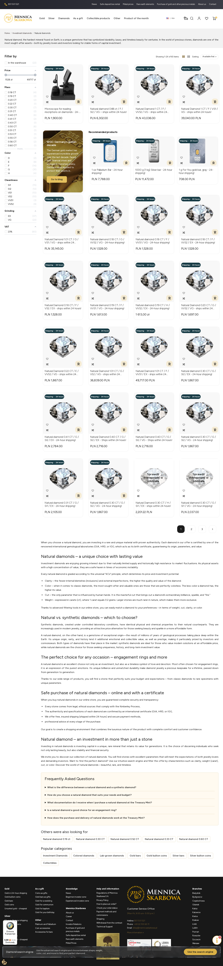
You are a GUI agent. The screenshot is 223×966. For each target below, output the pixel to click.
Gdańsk (195, 904)
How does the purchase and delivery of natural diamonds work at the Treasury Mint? (96, 817)
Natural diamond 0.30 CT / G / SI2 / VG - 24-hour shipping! (198, 438)
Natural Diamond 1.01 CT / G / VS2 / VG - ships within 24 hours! (107, 372)
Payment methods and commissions (106, 913)
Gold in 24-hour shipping (16, 893)
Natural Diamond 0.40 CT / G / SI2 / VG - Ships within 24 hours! (154, 438)
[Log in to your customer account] (199, 18)
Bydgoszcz (197, 897)
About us (202, 4)
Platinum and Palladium (45, 924)
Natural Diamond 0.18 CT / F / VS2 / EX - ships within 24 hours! (63, 307)
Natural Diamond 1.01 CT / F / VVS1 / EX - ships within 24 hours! (152, 372)
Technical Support (104, 926)
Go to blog (57, 179)
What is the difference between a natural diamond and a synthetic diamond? (91, 787)
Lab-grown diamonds (112, 855)
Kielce (195, 916)
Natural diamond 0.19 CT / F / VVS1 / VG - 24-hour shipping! (107, 307)
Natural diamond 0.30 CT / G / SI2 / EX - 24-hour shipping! (198, 372)
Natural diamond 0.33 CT (159, 839)
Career (69, 916)
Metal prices (128, 4)
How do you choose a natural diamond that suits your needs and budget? (89, 794)
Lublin (195, 928)
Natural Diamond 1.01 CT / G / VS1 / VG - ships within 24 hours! (61, 241)
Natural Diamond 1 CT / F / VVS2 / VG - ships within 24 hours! (151, 110)
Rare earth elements (145, 4)
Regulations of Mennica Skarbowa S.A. (106, 895)
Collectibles (50, 862)
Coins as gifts (41, 893)
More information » (135, 932)
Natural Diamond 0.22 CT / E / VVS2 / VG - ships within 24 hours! (62, 372)
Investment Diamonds (55, 855)
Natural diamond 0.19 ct (56, 839)
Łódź (194, 924)
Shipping (100, 919)
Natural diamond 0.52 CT (125, 839)
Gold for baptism (42, 908)
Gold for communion (44, 904)
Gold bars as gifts (42, 897)
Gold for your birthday (44, 912)
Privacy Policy (102, 900)
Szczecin (196, 939)
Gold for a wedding (43, 901)
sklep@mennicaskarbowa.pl (145, 928)
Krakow (195, 920)
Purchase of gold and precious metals (75, 930)
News (94, 4)
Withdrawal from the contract (109, 923)
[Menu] (15, 922)
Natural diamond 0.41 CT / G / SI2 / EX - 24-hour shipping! (62, 438)
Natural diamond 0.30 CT (90, 839)
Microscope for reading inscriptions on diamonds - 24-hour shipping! (62, 110)
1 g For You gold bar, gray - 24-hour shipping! (196, 171)
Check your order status (106, 908)
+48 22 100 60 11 (141, 924)
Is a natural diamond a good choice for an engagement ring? (82, 810)
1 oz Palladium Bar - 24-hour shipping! (107, 171)
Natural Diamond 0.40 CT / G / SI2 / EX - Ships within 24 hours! (108, 438)
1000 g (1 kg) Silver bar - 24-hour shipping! (153, 171)
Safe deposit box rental (110, 4)
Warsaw (195, 943)
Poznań (195, 932)
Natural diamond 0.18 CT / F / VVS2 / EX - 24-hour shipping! (198, 241)
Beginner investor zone (76, 897)
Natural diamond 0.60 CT (193, 839)
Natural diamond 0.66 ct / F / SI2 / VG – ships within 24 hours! (108, 110)
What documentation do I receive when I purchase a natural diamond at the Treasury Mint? (99, 802)
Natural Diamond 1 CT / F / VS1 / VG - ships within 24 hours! (199, 110)
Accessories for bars (44, 932)
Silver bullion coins (200, 855)
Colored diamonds (83, 855)
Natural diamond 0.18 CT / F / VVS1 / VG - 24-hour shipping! (153, 241)
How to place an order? (106, 904)
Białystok (196, 893)
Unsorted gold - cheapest (16, 908)
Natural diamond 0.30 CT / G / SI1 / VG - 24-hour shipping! (198, 504)
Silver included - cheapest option (16, 941)
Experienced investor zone (77, 901)
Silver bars (178, 855)
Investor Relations (73, 924)
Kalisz (195, 908)
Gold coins (9, 904)
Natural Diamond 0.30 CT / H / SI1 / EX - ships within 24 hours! (153, 504)
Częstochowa (198, 901)
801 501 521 (13, 4)
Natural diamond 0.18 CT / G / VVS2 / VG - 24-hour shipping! (107, 241)
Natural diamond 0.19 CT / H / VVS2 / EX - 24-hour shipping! (153, 307)
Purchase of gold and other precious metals (176, 4)
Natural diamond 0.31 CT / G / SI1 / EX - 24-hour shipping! (62, 504)
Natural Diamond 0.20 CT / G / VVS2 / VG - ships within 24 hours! (198, 307)
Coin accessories (42, 928)
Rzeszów (196, 935)
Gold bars (135, 855)
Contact (212, 4)
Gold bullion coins (157, 855)
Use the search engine (200, 952)
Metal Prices (71, 943)
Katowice (196, 912)
